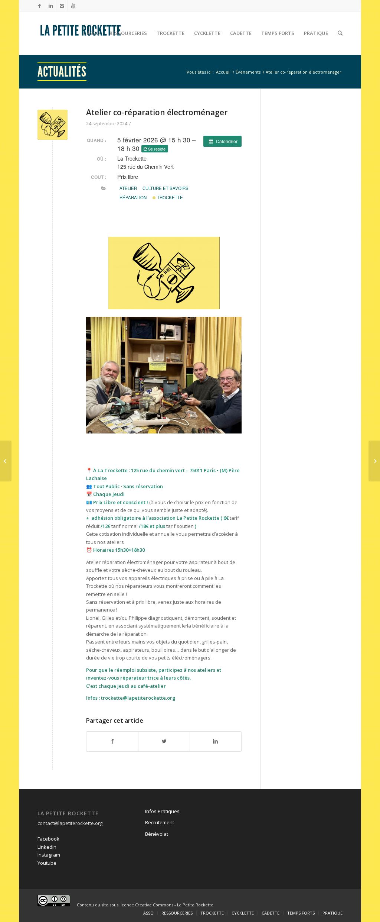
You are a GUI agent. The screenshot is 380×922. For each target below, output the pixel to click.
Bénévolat (156, 834)
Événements (248, 72)
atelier (128, 188)
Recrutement (159, 822)
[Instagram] (61, 5)
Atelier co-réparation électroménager (156, 112)
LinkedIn (46, 847)
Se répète (157, 149)
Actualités (61, 71)
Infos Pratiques (162, 811)
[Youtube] (73, 5)
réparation (133, 197)
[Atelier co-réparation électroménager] (52, 125)
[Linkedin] (50, 5)
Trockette (169, 197)
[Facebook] (39, 5)
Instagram (48, 854)
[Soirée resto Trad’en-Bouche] (6, 461)
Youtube (46, 863)
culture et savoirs (165, 188)
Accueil (223, 72)
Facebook (48, 838)
